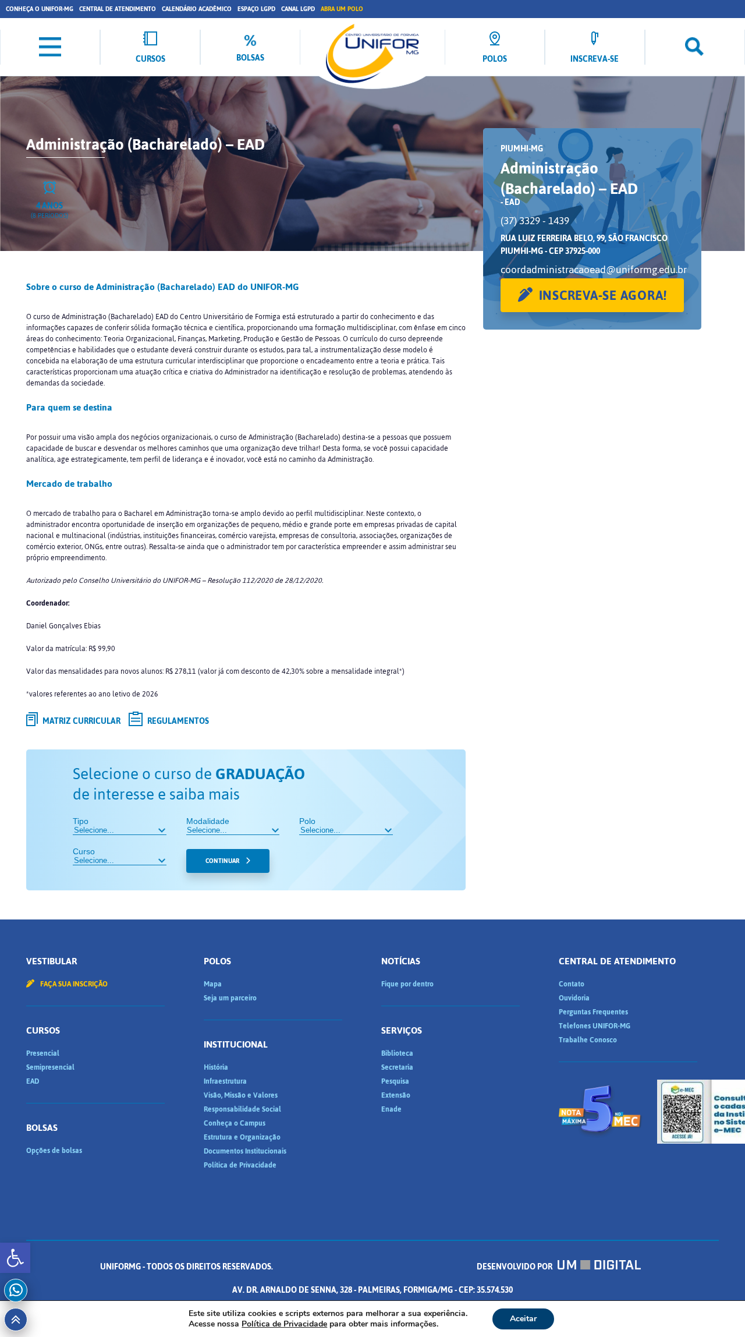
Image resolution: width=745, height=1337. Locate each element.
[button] (15, 1258)
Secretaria (397, 1067)
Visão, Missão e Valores (241, 1095)
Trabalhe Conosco (588, 1040)
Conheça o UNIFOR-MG (39, 9)
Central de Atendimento (117, 9)
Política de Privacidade (240, 1165)
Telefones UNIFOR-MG (594, 1026)
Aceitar (523, 1318)
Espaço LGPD (256, 9)
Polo (307, 821)
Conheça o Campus (234, 1123)
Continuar (222, 861)
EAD (32, 1081)
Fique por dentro (407, 984)
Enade (391, 1109)
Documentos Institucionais (245, 1151)
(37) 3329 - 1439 (535, 221)
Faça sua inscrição (73, 984)
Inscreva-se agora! (603, 295)
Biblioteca (397, 1053)
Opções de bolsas (54, 1151)
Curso (84, 851)
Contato (571, 984)
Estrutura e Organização (242, 1137)
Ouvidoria (574, 998)
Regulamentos (177, 721)
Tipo (80, 821)
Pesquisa (395, 1081)
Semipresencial (50, 1067)
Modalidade (207, 821)
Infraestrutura (225, 1081)
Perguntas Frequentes (593, 1012)
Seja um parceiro (230, 998)
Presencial (42, 1053)
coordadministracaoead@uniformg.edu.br (594, 270)
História (216, 1067)
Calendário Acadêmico (197, 9)
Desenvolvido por (515, 1267)
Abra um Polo (342, 9)
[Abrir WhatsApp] (715, 1307)
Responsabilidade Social (242, 1109)
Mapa (213, 984)
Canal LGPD (298, 9)
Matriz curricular (80, 721)
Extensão (395, 1095)
